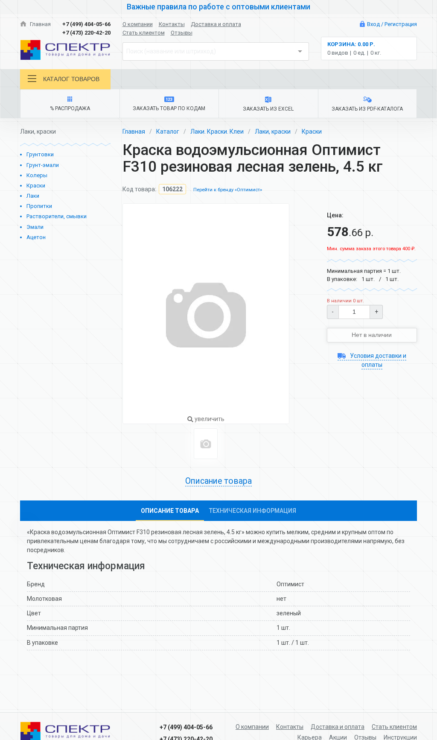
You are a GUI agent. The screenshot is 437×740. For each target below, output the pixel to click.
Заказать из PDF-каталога (367, 109)
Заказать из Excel (268, 109)
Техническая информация (252, 510)
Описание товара (170, 510)
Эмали (35, 227)
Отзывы (181, 32)
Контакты (172, 24)
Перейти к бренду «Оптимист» (227, 190)
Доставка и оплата (216, 24)
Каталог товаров (71, 79)
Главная (40, 24)
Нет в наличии (372, 334)
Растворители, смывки (56, 216)
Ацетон (36, 237)
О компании (137, 24)
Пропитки (39, 206)
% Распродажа (70, 108)
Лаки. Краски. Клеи (217, 131)
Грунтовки (40, 154)
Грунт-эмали (42, 165)
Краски (35, 185)
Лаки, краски (272, 131)
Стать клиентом (143, 32)
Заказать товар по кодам (169, 108)
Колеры (36, 175)
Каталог (168, 131)
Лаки (32, 196)
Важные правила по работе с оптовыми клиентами (218, 7)
